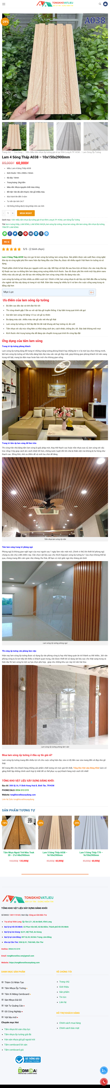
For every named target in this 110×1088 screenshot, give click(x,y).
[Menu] (4, 4)
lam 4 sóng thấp (12, 224)
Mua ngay (26, 213)
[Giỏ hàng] (105, 4)
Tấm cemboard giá (13, 1049)
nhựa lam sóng (69, 224)
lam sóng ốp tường (54, 224)
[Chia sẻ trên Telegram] (46, 233)
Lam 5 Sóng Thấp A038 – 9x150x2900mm (55, 853)
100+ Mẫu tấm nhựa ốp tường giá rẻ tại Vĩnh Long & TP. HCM (52, 152)
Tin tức (62, 997)
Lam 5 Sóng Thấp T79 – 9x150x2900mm (91, 853)
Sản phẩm (64, 992)
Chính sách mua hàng (70, 1023)
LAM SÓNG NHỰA (37, 224)
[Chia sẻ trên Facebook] (10, 233)
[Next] (102, 66)
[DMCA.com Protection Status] (27, 1070)
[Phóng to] (6, 116)
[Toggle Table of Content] (90, 292)
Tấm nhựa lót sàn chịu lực (17, 1029)
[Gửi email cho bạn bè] (20, 233)
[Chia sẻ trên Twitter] (15, 233)
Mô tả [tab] (6, 242)
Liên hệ (62, 1002)
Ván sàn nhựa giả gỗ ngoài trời (19, 1039)
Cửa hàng (18, 152)
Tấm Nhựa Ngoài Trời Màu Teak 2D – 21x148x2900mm (18, 853)
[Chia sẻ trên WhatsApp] (4, 233)
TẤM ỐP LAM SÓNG (10, 227)
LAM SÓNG (25, 224)
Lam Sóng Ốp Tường (92, 152)
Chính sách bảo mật (69, 1028)
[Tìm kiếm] (100, 4)
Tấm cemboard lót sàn (15, 1044)
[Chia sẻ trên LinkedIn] (36, 233)
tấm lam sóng (81, 224)
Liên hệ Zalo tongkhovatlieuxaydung (18, 799)
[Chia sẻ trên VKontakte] (30, 233)
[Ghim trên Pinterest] (25, 233)
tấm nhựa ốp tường (96, 224)
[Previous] (7, 66)
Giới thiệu (64, 986)
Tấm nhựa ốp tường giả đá (17, 1034)
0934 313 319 (22, 790)
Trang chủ (6, 152)
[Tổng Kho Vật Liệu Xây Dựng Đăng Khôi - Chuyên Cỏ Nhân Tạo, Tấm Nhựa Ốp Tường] (55, 4)
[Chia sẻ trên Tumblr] (41, 233)
